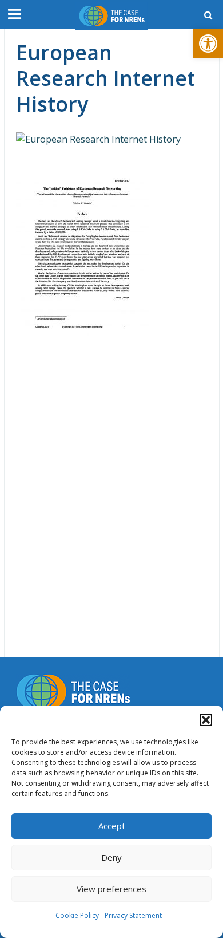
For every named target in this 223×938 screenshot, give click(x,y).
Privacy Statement (133, 915)
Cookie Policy (77, 915)
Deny (111, 857)
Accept (111, 825)
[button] (208, 43)
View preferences (111, 888)
